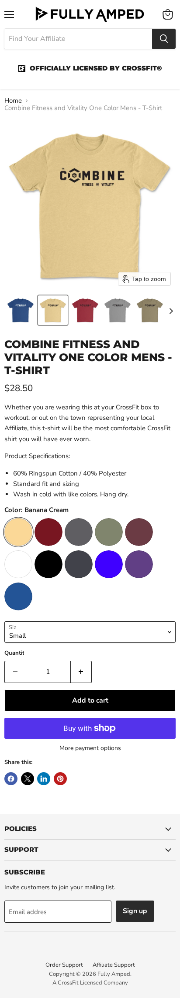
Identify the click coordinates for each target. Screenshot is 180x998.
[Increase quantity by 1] (81, 672)
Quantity (16, 653)
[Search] (164, 39)
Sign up (135, 911)
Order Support (64, 965)
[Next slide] (171, 310)
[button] (20, 310)
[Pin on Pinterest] (60, 778)
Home (13, 100)
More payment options (90, 748)
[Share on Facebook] (10, 778)
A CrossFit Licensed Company (90, 983)
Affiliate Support (114, 965)
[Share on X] (27, 778)
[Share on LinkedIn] (43, 778)
